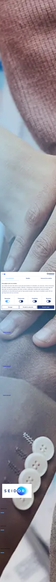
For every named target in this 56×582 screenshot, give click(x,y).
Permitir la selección (28, 307)
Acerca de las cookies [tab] (46, 278)
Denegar (10, 307)
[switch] (21, 301)
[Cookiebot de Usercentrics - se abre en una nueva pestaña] (48, 274)
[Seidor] (17, 491)
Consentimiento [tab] (10, 278)
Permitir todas (45, 307)
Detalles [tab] (28, 278)
